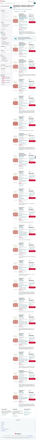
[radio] (1, 34)
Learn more (2, 29)
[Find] (35, 3)
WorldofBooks (23, 27)
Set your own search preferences (27, 414)
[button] (11, 7)
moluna (22, 399)
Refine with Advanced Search (27, 9)
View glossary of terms (27, 412)
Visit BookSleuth (15, 415)
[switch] (2, 66)
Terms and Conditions (30, 435)
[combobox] (19, 3)
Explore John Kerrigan (21, 39)
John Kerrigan (21, 62)
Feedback (35, 157)
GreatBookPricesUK (24, 180)
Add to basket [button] (32, 22)
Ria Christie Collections (24, 163)
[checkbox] (1, 11)
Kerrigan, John (21, 45)
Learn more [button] (2, 84)
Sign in (32, 1)
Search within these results (5, 6)
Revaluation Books (23, 252)
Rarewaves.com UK (23, 287)
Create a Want (4, 414)
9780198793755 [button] (18, 9)
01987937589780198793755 (23, 24)
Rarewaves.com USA (24, 105)
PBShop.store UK (23, 342)
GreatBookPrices (23, 88)
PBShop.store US (23, 324)
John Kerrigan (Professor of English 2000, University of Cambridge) (23, 18)
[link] (25, 11)
